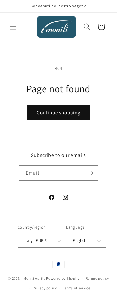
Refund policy (97, 278)
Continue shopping (59, 112)
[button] (13, 27)
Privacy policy (45, 288)
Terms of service (76, 288)
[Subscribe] (91, 173)
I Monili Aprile (33, 278)
